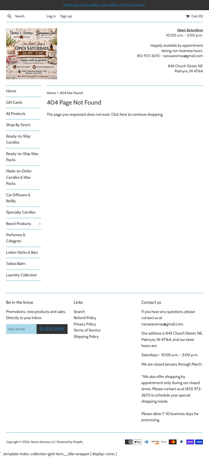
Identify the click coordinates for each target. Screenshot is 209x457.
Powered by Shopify (70, 442)
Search (79, 311)
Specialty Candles (20, 212)
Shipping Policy (86, 336)
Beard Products (23, 223)
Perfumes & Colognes (15, 237)
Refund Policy (85, 317)
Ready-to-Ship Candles (18, 139)
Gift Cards (14, 102)
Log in (51, 16)
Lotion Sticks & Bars (22, 252)
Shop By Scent (18, 124)
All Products (16, 113)
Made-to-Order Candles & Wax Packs (19, 177)
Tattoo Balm (16, 263)
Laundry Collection (21, 275)
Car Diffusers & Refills (18, 198)
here (123, 114)
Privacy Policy (85, 324)
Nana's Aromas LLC (43, 442)
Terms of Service (87, 330)
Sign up (66, 16)
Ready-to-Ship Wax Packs (22, 156)
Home (11, 91)
